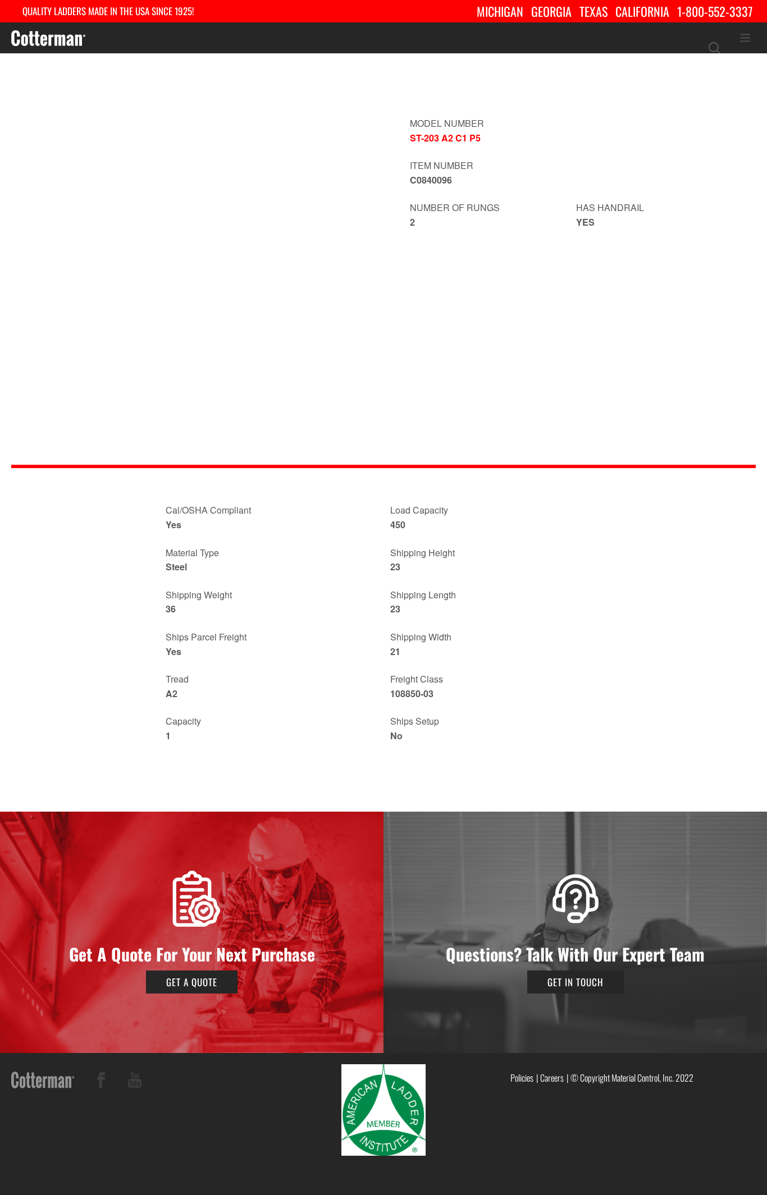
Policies (521, 1077)
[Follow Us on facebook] (101, 1082)
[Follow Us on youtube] (135, 1082)
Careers (552, 1077)
